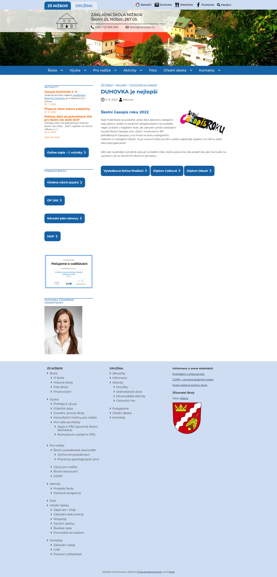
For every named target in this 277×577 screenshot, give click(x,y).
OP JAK (52, 200)
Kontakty (207, 70)
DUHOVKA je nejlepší (143, 85)
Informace (119, 377)
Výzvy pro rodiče (65, 467)
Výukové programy (67, 493)
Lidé (57, 549)
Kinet (172, 571)
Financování (62, 391)
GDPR (58, 476)
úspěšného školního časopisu (65, 97)
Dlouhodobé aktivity (130, 396)
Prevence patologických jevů (78, 459)
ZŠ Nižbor (107, 85)
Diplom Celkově (165, 170)
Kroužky (122, 387)
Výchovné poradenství (73, 454)
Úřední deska (175, 70)
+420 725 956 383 (106, 27)
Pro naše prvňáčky (67, 422)
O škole (59, 377)
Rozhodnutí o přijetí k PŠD (76, 434)
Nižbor (184, 398)
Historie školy (63, 382)
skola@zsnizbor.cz (142, 27)
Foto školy (61, 387)
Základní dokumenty (69, 514)
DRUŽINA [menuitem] (84, 6)
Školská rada (63, 528)
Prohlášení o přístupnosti (188, 374)
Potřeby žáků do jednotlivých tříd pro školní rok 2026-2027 (68, 118)
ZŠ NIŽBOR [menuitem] (57, 6)
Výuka (75, 70)
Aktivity (129, 70)
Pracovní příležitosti (68, 554)
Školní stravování (66, 471)
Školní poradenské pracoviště (75, 450)
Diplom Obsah (197, 170)
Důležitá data (63, 408)
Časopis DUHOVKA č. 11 (60, 91)
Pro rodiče (102, 70)
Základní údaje (64, 545)
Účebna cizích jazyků (63, 182)
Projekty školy (64, 488)
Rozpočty (60, 519)
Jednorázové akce (129, 391)
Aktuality (121, 85)
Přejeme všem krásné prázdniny (67, 108)
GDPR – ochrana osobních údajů (193, 379)
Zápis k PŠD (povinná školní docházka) (77, 428)
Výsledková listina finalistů (123, 170)
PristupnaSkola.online (149, 571)
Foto (153, 70)
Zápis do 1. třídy (65, 509)
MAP (50, 236)
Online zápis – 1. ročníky (64, 152)
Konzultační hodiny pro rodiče (75, 417)
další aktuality (52, 137)
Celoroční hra (125, 400)
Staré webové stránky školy (189, 385)
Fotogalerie (120, 408)
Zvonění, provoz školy (69, 413)
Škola (52, 70)
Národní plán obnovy (62, 218)
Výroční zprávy (64, 523)
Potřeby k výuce (65, 403)
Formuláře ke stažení (69, 532)
